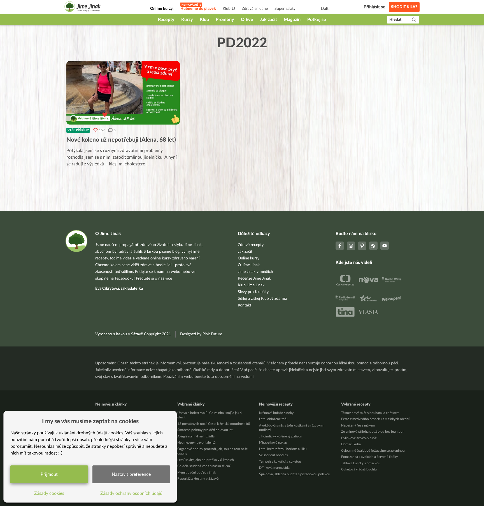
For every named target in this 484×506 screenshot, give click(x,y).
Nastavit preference (131, 474)
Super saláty (284, 9)
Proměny (225, 19)
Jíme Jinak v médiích (255, 272)
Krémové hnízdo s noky (276, 412)
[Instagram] (351, 246)
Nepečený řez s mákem (358, 425)
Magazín (292, 19)
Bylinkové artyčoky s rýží (359, 438)
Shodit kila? (404, 7)
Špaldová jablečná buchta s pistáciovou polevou (294, 474)
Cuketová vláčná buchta (359, 469)
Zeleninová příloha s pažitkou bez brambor (372, 431)
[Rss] (373, 246)
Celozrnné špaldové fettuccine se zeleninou (373, 450)
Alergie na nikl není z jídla (196, 436)
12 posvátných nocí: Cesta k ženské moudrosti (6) (213, 423)
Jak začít (268, 19)
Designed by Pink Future (201, 334)
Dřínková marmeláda (274, 467)
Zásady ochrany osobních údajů (131, 493)
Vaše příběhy (78, 130)
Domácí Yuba (351, 444)
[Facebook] (340, 246)
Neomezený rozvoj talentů (196, 442)
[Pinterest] (362, 246)
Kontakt (244, 305)
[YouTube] (384, 246)
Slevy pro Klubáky (253, 292)
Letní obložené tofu (273, 419)
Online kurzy (248, 258)
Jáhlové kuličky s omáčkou (360, 463)
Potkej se (316, 19)
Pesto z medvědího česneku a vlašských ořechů (375, 419)
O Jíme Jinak (249, 265)
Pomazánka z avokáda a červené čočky (369, 456)
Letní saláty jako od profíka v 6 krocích (205, 460)
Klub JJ (229, 9)
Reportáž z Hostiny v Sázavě (197, 478)
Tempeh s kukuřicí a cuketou (280, 461)
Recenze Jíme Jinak (254, 278)
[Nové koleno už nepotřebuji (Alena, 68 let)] (123, 93)
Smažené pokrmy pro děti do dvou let (204, 430)
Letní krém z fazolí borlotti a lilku (283, 449)
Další (325, 9)
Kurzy (187, 19)
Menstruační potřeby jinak (196, 472)
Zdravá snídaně (255, 9)
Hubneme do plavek (198, 9)
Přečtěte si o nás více (154, 278)
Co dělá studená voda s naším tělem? (204, 466)
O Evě (247, 19)
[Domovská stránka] (82, 7)
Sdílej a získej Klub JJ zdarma (262, 299)
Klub (204, 19)
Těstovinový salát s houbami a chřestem (370, 412)
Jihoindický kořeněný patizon (280, 436)
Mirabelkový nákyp (273, 442)
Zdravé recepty (251, 245)
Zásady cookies (49, 493)
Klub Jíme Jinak (251, 285)
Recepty (166, 19)
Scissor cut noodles (273, 455)
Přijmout (49, 474)
